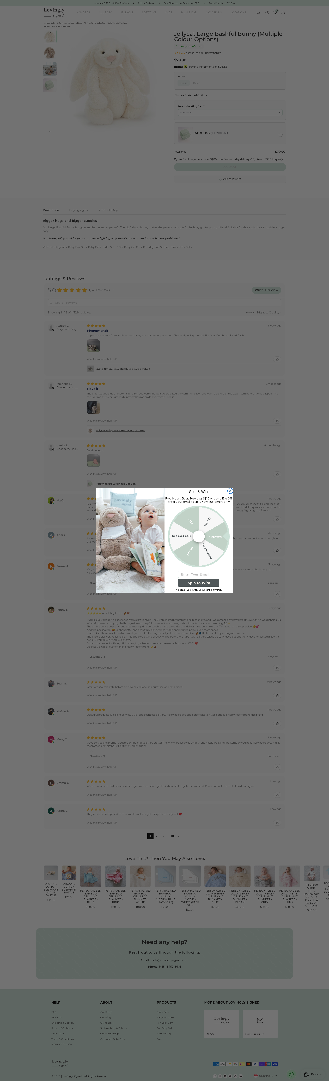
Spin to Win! (199, 583)
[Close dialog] (230, 491)
